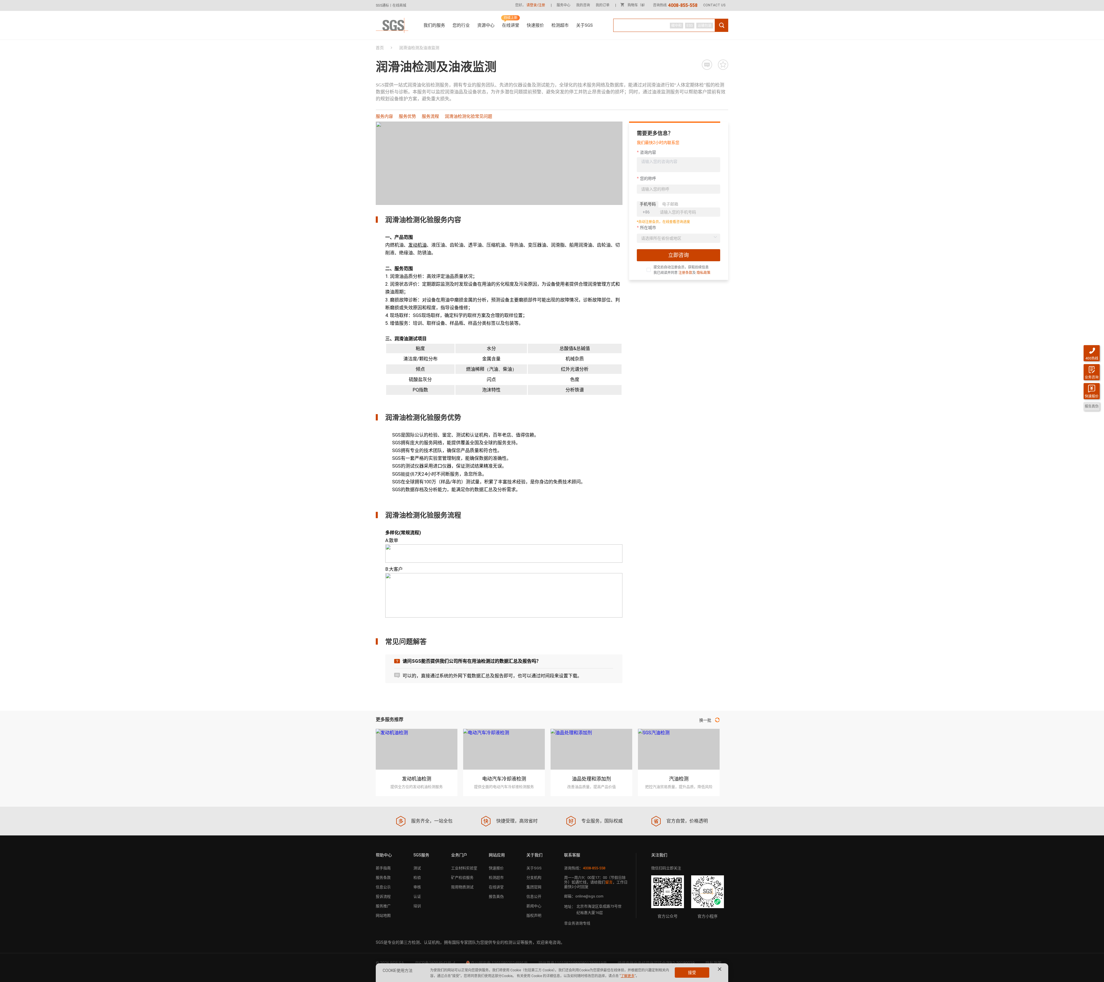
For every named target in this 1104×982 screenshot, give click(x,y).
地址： (569, 906)
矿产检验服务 (462, 877)
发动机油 (417, 245)
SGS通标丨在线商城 (391, 5)
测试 (417, 868)
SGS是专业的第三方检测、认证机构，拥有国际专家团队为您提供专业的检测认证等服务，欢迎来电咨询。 (470, 942)
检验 (417, 877)
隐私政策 (703, 273)
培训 (417, 906)
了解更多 (628, 976)
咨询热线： (584, 868)
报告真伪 (496, 896)
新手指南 (383, 868)
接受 (692, 972)
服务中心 (563, 5)
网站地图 (383, 915)
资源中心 (485, 25)
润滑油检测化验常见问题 (468, 116)
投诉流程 (383, 896)
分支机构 (533, 877)
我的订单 (603, 5)
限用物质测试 (462, 887)
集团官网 (533, 887)
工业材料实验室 (464, 868)
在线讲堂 (510, 25)
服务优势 (407, 116)
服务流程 (430, 116)
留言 (609, 882)
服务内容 (384, 116)
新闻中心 (533, 906)
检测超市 (560, 25)
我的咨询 (583, 5)
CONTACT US (714, 5)
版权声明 (533, 915)
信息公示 (383, 887)
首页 (380, 47)
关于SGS (584, 25)
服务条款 (383, 877)
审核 (417, 887)
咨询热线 (675, 5)
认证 (417, 896)
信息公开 (533, 896)
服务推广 (383, 906)
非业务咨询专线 (577, 923)
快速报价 (535, 25)
